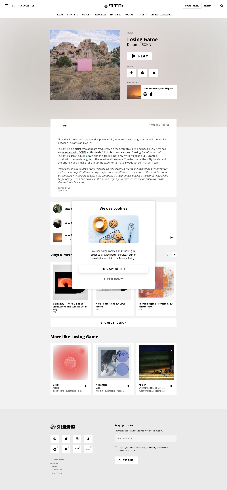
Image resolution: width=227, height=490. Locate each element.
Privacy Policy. (127, 258)
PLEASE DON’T (113, 279)
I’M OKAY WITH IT (113, 269)
